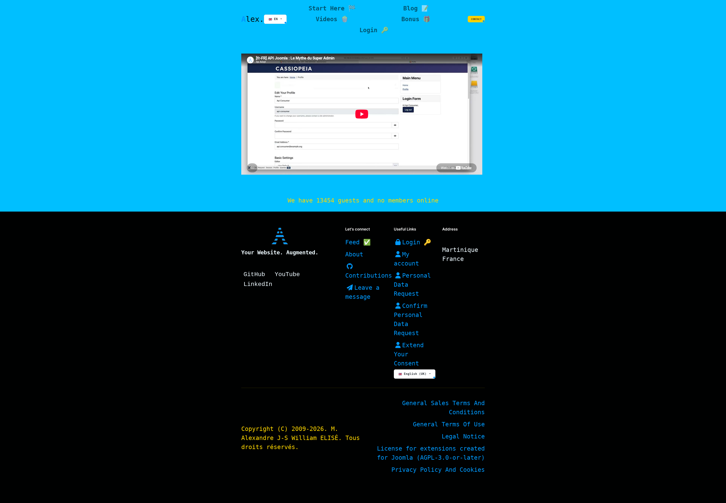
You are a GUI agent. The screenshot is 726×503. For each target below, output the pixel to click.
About (354, 254)
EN (276, 19)
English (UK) (415, 374)
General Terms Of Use (449, 424)
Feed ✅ (358, 242)
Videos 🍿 (332, 19)
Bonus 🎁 (415, 19)
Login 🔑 (374, 30)
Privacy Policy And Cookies (438, 469)
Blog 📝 (416, 8)
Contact (476, 19)
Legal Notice (463, 436)
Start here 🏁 (332, 8)
